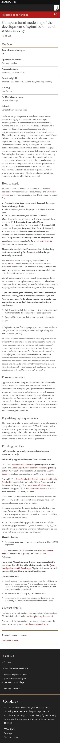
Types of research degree (14, 678)
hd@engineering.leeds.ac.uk (40, 616)
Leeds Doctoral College (14, 682)
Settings (8, 733)
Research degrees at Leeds (15, 674)
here (11, 263)
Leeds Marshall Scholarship (38, 485)
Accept (9, 728)
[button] (55, 14)
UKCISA (22, 550)
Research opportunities (15, 15)
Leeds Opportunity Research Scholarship (30, 467)
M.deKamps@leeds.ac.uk (37, 624)
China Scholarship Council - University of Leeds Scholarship (29, 480)
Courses (7, 662)
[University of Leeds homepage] (56, 7)
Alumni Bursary (37, 488)
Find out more (11, 737)
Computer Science (10, 640)
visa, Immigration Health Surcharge (28, 566)
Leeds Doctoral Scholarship (23, 464)
